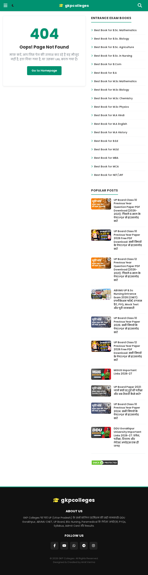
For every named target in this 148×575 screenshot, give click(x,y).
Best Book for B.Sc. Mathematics (115, 30)
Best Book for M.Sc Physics (111, 107)
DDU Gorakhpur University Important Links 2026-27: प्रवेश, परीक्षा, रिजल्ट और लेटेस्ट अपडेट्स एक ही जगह (127, 437)
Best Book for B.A (105, 73)
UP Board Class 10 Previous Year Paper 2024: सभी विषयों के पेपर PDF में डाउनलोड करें (127, 411)
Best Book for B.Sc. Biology (111, 38)
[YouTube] (64, 545)
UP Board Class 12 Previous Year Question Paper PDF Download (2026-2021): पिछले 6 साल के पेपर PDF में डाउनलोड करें (127, 269)
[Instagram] (93, 545)
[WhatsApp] (74, 545)
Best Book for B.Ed (106, 141)
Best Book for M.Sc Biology (111, 90)
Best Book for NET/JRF (108, 175)
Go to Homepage (44, 71)
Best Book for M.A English (110, 124)
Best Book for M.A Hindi (109, 115)
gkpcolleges (77, 5)
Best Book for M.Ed (106, 149)
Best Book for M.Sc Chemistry (113, 98)
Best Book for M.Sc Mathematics (115, 81)
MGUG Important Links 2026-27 (125, 372)
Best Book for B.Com (107, 64)
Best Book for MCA (106, 166)
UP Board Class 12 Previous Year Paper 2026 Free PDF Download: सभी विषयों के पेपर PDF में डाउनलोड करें (128, 351)
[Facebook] (54, 545)
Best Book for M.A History (110, 132)
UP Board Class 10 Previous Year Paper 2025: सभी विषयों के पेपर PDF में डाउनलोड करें (127, 325)
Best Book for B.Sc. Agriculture (114, 47)
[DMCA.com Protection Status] (104, 464)
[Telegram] (84, 545)
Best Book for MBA (106, 158)
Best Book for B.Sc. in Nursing (113, 56)
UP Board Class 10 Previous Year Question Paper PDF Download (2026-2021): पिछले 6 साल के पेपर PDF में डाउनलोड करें (127, 210)
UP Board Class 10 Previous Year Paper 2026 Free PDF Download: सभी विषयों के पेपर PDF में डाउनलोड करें (128, 240)
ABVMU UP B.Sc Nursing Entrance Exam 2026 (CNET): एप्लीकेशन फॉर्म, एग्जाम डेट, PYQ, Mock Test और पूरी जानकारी (128, 299)
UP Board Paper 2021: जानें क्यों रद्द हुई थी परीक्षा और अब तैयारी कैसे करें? (128, 390)
